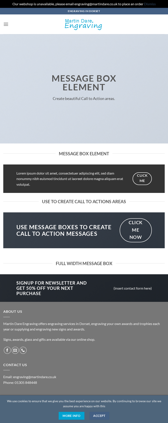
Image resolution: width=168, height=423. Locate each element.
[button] (6, 24)
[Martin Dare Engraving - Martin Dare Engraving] (84, 24)
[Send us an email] (15, 350)
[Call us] (23, 350)
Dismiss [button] (150, 4)
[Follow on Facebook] (7, 350)
